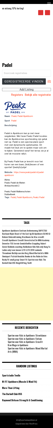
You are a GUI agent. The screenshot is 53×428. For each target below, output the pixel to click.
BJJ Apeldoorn (37, 233)
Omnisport (6, 256)
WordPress (33, 423)
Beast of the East (22, 233)
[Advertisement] (26, 41)
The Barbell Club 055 (12, 394)
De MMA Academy (42, 240)
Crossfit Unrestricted (26, 240)
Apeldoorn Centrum (18, 230)
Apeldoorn (6, 230)
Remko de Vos (30, 256)
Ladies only (6, 249)
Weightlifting (21, 262)
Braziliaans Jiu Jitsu (29, 236)
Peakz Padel (38, 197)
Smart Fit (23, 259)
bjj (30, 233)
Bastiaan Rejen (8, 233)
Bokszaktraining (14, 236)
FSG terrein (14, 243)
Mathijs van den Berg (20, 253)
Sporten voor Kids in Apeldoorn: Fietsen (25, 338)
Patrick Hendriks (17, 256)
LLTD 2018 (30, 249)
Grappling (36, 243)
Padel (13, 121)
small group (14, 259)
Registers (17, 94)
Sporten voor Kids (35, 259)
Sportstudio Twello (11, 375)
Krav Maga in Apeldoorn (18, 345)
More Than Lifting (11, 388)
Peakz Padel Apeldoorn (22, 116)
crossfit (41, 236)
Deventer (6, 243)
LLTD (23, 249)
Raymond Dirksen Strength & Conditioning (22, 400)
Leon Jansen (16, 249)
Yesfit (29, 262)
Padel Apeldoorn (24, 197)
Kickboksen (27, 246)
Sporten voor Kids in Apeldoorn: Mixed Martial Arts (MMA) (27, 350)
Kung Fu (47, 246)
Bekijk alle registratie (38, 94)
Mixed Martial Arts (36, 253)
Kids (34, 246)
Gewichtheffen (26, 243)
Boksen (5, 236)
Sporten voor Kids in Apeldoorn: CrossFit (25, 342)
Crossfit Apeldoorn (9, 240)
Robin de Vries (41, 256)
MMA (46, 253)
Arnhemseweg (32, 230)
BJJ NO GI (46, 233)
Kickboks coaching (15, 246)
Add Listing (26, 89)
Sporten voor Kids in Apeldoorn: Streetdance (27, 335)
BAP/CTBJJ (43, 230)
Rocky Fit (5, 259)
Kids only (39, 246)
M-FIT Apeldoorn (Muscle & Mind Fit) (19, 381)
